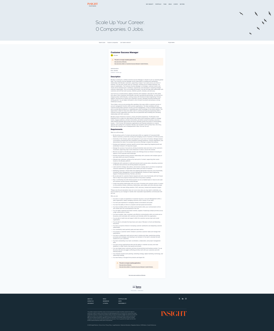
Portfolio (158, 4)
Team (164, 4)
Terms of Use (102, 325)
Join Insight (90, 303)
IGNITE (120, 301)
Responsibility (122, 303)
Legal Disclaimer (116, 325)
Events (176, 4)
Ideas (170, 4)
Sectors (182, 4)
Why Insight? (149, 4)
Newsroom (106, 301)
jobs (102, 42)
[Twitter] (179, 298)
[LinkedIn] (182, 298)
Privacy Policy (109, 325)
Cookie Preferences (151, 325)
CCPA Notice (144, 325)
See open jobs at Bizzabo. (120, 61)
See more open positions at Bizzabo (137, 275)
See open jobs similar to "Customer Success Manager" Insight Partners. (131, 63)
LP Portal (105, 303)
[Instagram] (186, 298)
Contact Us (90, 301)
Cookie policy (140, 290)
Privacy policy (134, 290)
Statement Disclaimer (126, 325)
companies (113, 42)
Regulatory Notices (135, 325)
